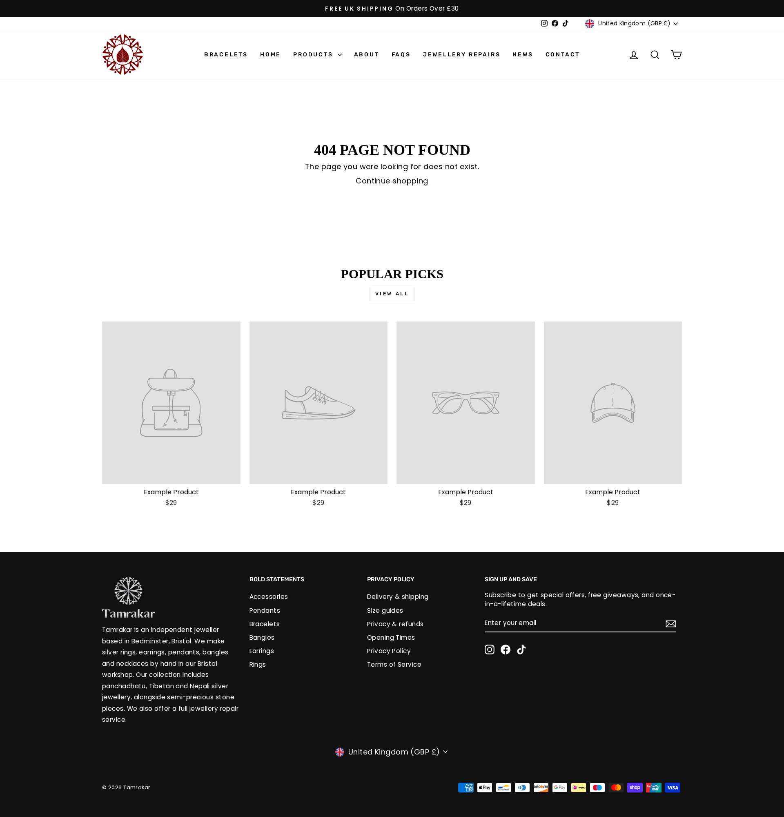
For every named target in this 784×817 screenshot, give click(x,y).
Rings (257, 664)
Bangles (262, 637)
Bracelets (226, 54)
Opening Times (391, 637)
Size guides (385, 610)
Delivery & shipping (398, 596)
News (522, 54)
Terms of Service (394, 664)
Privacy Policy (389, 651)
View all (392, 294)
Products (314, 54)
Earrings (261, 651)
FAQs (401, 54)
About (366, 54)
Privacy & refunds (395, 624)
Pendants (265, 610)
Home (270, 54)
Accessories (268, 596)
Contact (563, 54)
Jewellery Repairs (462, 54)
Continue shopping (392, 181)
